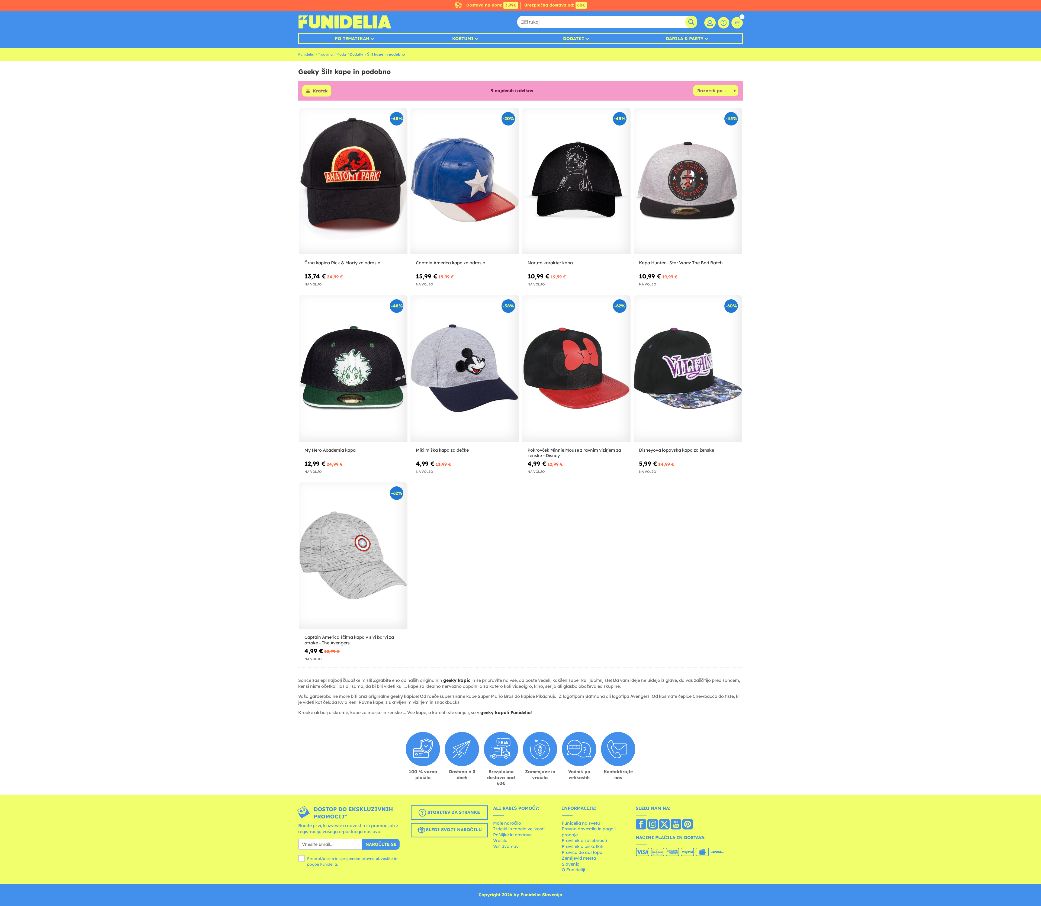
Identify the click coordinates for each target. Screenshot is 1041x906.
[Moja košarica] (737, 22)
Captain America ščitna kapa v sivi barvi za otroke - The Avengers (349, 639)
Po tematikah (352, 38)
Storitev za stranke (453, 812)
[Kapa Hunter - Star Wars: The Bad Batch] (688, 181)
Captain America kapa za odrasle (450, 262)
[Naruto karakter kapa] (576, 181)
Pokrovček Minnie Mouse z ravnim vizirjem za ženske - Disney (574, 452)
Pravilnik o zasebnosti (584, 840)
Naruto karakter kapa (550, 262)
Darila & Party (684, 38)
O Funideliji (573, 869)
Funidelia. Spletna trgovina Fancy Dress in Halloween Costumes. (344, 21)
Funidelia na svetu (581, 823)
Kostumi (463, 38)
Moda (341, 54)
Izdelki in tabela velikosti (519, 828)
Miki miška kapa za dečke (442, 450)
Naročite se (380, 844)
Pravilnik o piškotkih (582, 846)
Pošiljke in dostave (512, 834)
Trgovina (325, 54)
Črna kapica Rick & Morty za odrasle (342, 262)
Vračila (500, 840)
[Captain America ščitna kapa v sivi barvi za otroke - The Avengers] (353, 555)
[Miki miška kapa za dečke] (464, 368)
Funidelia (306, 54)
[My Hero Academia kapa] (353, 368)
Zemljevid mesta (579, 858)
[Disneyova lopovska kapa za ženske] (688, 368)
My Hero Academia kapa (330, 450)
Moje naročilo (507, 823)
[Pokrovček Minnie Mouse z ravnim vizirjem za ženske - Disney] (576, 368)
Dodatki (573, 38)
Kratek (320, 91)
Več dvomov (506, 846)
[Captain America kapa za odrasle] (464, 181)
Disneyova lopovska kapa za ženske (676, 450)
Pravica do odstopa (582, 852)
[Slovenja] (641, 825)
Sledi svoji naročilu (453, 829)
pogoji (313, 864)
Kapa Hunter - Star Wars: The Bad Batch (681, 262)
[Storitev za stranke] (723, 22)
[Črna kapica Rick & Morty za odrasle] (353, 181)
